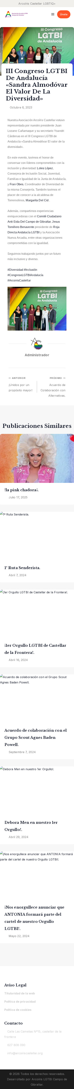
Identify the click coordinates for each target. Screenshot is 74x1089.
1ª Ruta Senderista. (22, 568)
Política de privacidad (20, 1001)
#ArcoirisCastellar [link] (19, 280)
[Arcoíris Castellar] (16, 14)
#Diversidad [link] (15, 269)
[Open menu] (53, 14)
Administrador (37, 355)
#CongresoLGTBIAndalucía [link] (25, 275)
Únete (64, 14)
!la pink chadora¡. (21, 490)
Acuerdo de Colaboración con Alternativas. (53, 387)
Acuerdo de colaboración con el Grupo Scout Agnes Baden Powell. (35, 737)
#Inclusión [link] (30, 269)
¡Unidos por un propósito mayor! (21, 384)
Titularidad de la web (19, 993)
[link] (45, 168)
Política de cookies (17, 1010)
